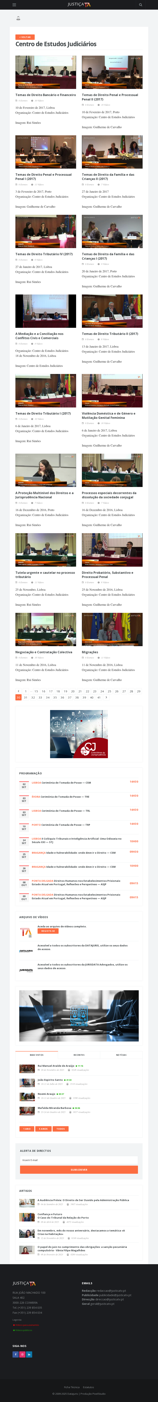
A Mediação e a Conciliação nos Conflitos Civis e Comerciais (39, 336)
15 (36, 691)
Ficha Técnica (72, 1387)
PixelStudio (99, 1393)
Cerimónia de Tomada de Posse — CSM (66, 782)
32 (33, 697)
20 (73, 691)
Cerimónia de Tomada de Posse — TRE (65, 796)
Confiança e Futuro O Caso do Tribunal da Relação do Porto (63, 1215)
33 (40, 697)
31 (26, 697)
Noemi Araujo (46, 1094)
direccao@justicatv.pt (109, 1299)
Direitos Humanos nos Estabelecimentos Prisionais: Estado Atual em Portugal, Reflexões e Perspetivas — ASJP (76, 882)
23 (95, 691)
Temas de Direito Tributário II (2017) (110, 334)
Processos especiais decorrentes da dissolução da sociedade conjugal (109, 495)
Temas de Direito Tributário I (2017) (43, 413)
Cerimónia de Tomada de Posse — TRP (65, 824)
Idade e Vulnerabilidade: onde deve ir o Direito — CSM (81, 852)
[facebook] (16, 1354)
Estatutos (88, 1387)
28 (131, 691)
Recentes (79, 1055)
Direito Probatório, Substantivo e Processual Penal (107, 575)
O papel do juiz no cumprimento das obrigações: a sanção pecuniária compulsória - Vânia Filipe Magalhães (82, 1248)
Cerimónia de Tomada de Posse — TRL (66, 810)
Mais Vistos (36, 1055)
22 (87, 691)
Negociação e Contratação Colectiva (43, 652)
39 (84, 697)
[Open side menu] (14, 5)
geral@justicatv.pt (102, 1304)
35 (55, 697)
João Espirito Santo (50, 1080)
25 (109, 691)
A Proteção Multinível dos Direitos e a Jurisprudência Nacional (44, 495)
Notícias (121, 1055)
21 (80, 691)
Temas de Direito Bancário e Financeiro (45, 95)
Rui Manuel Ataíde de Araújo (56, 1065)
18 (58, 691)
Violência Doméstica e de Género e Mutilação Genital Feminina (108, 415)
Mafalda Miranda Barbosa (54, 1108)
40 (91, 697)
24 (102, 691)
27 (124, 691)
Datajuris (72, 1393)
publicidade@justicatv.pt (115, 1295)
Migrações (90, 652)
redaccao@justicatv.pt (111, 1290)
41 (99, 697)
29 (138, 691)
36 (62, 697)
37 (69, 697)
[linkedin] (29, 1354)
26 (116, 691)
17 (51, 691)
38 (77, 697)
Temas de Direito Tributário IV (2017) (44, 254)
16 (43, 691)
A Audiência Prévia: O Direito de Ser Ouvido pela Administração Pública (83, 1200)
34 (48, 697)
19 (65, 691)
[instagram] (22, 1354)
